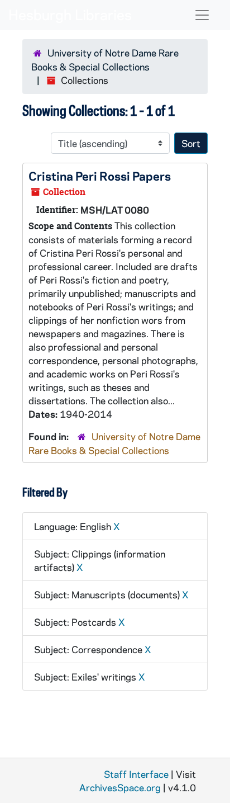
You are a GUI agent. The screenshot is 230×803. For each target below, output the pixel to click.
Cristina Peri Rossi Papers (99, 175)
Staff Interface (136, 774)
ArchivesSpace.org (120, 787)
